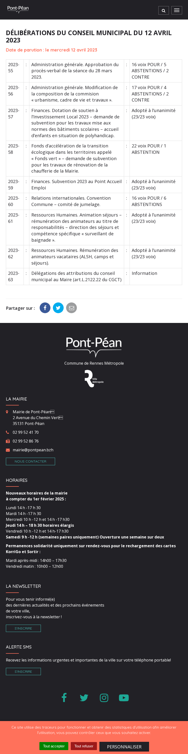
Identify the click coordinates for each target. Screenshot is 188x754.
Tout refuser (83, 746)
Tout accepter (54, 746)
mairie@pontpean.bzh (33, 450)
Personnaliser (124, 747)
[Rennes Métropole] (94, 378)
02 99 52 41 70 (26, 432)
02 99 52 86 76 (26, 441)
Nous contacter (30, 461)
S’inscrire (23, 628)
